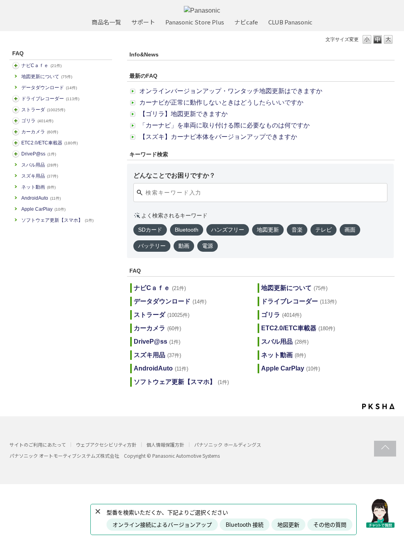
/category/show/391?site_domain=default (15, 109)
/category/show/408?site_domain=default (15, 65)
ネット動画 (38, 187)
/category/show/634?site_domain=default (15, 98)
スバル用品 (39, 165)
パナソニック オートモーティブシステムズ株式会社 (64, 455)
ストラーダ (43, 109)
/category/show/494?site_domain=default (15, 131)
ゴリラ (37, 121)
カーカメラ (39, 132)
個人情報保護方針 (165, 444)
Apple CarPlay (43, 209)
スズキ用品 (39, 176)
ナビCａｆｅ (41, 65)
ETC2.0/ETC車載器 (49, 143)
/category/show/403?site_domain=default (15, 153)
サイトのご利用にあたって (37, 444)
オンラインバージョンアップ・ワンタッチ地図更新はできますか (230, 91)
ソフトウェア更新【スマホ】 (57, 220)
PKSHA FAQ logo (378, 406)
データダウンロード (49, 87)
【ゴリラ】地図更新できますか (183, 113)
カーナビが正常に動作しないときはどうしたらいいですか (221, 102)
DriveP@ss (38, 154)
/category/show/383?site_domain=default (15, 120)
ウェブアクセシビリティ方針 (106, 444)
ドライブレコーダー (50, 98)
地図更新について (46, 76)
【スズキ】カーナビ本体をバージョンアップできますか (218, 136)
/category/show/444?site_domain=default (15, 142)
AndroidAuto (41, 198)
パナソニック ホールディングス (227, 444)
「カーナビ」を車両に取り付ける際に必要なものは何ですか (224, 125)
